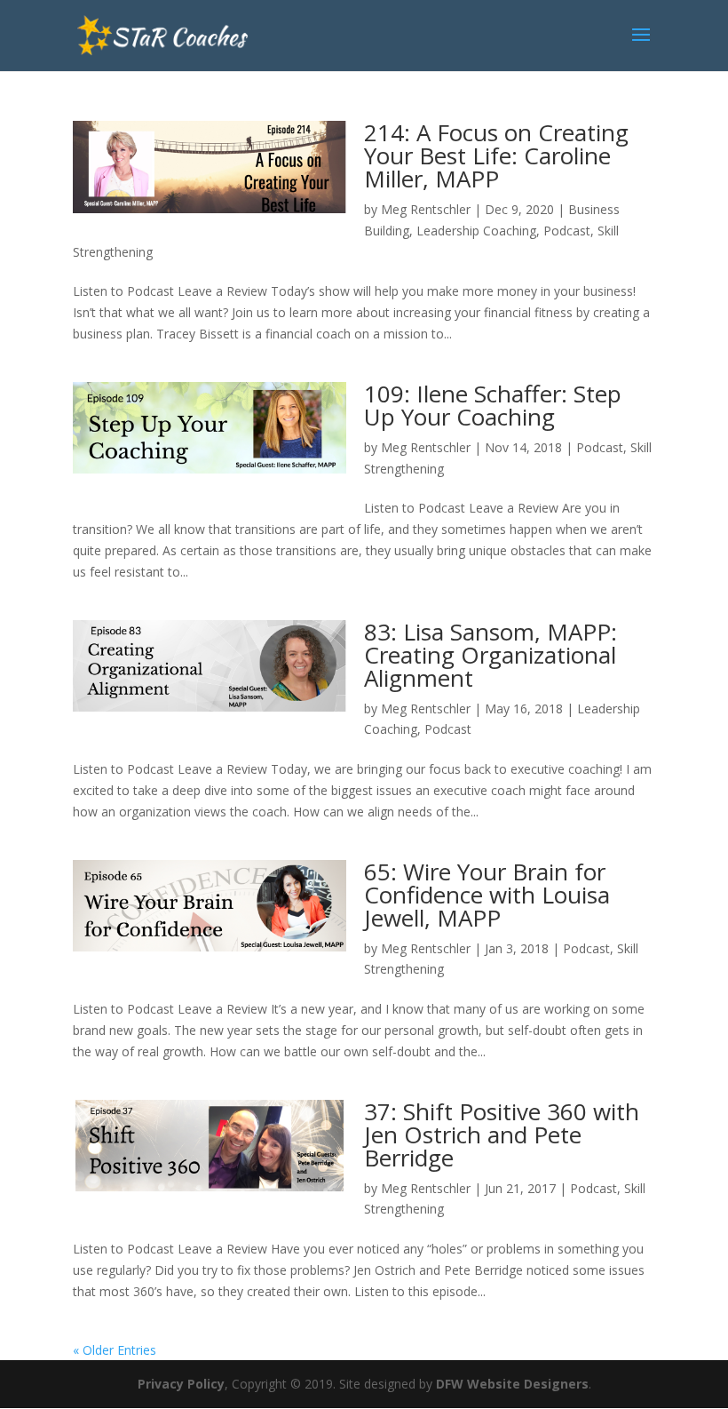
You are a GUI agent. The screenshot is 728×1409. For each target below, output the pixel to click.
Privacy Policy (181, 1383)
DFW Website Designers (512, 1383)
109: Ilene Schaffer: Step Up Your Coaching (492, 405)
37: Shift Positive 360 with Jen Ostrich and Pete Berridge (501, 1134)
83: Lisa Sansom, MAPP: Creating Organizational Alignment (490, 655)
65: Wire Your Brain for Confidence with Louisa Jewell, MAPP (487, 895)
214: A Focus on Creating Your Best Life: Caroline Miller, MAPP (496, 155)
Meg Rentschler (426, 209)
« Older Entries (114, 1349)
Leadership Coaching (476, 230)
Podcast (566, 230)
